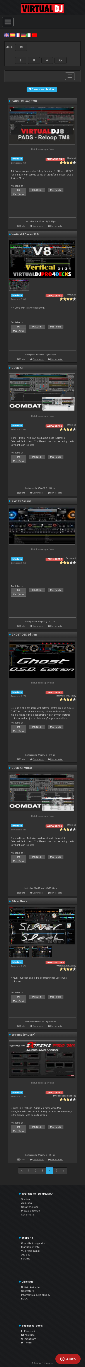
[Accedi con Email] (21, 47)
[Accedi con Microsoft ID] (34, 60)
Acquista (26, 1202)
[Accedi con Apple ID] (47, 60)
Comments (38, 226)
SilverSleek (19, 901)
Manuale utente (30, 1246)
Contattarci (27, 1290)
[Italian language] (28, 35)
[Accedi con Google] (60, 60)
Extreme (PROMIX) (23, 1034)
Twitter (28, 1342)
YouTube (29, 1334)
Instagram (29, 1338)
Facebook (28, 1331)
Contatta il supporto (32, 1243)
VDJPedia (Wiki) (30, 1250)
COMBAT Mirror (22, 767)
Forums (25, 1258)
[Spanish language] (12, 35)
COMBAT (17, 367)
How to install (56, 226)
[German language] (23, 35)
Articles (25, 1254)
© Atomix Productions (43, 1363)
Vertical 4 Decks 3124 (25, 234)
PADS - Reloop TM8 (24, 101)
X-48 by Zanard (21, 501)
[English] (6, 35)
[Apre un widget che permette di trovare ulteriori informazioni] (68, 1359)
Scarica (25, 1199)
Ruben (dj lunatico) (66, 1096)
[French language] (17, 35)
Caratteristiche (29, 1206)
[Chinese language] (34, 35)
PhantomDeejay (67, 695)
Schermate (27, 1214)
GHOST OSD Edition (24, 634)
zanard (72, 558)
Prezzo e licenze (30, 1210)
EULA (24, 1298)
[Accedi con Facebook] (20, 60)
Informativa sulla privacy (35, 1294)
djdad (73, 158)
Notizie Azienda (30, 1287)
